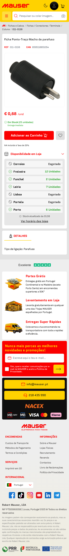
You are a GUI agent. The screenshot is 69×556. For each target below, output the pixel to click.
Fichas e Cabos (16, 25)
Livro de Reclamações (51, 467)
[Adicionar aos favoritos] (60, 135)
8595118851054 (40, 47)
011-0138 (15, 47)
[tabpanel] (34, 246)
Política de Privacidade (52, 472)
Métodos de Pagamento (18, 447)
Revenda (44, 457)
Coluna (6, 29)
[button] (34, 154)
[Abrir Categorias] (6, 16)
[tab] (17, 236)
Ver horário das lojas (34, 221)
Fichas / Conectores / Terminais (44, 25)
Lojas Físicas (46, 447)
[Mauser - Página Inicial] (15, 6)
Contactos (45, 462)
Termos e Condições (16, 452)
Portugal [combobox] (18, 484)
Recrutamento (47, 452)
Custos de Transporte (16, 443)
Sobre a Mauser (48, 443)
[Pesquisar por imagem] (63, 16)
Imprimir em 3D (13, 468)
